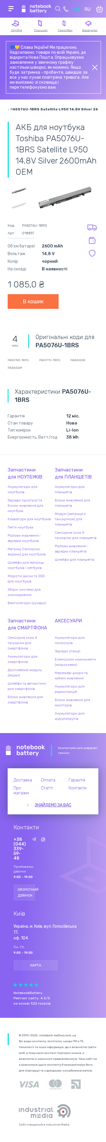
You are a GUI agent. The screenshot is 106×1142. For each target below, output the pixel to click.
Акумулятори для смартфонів (22, 659)
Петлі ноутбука (20, 527)
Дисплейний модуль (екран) (25, 672)
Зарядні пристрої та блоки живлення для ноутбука (25, 505)
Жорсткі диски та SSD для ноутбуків (26, 578)
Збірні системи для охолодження (24, 592)
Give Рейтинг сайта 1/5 (15, 984)
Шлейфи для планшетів (74, 559)
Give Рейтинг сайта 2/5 (20, 984)
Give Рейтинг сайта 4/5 (31, 984)
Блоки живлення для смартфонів (25, 699)
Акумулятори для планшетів (70, 489)
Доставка (23, 780)
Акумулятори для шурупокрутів (70, 716)
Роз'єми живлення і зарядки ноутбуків (24, 538)
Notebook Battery (25, 751)
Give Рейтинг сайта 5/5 (36, 984)
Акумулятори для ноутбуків (22, 489)
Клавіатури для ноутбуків (29, 519)
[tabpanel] (65, 197)
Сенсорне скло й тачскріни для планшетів (76, 535)
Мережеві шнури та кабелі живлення (71, 675)
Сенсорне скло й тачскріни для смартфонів (22, 643)
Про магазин (21, 791)
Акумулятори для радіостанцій (70, 689)
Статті (47, 788)
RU (88, 9)
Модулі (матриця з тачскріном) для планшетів (70, 519)
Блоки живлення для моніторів (72, 702)
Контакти (78, 788)
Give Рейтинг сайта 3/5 (26, 984)
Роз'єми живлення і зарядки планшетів (71, 548)
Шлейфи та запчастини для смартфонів (27, 686)
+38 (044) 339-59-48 (20, 849)
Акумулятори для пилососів (70, 640)
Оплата (48, 780)
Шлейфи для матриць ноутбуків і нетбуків (26, 565)
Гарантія (77, 780)
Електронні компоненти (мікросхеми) (75, 662)
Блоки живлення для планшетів (72, 503)
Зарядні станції (67, 651)
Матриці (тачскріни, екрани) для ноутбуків (27, 551)
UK (77, 9)
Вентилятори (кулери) (27, 603)
